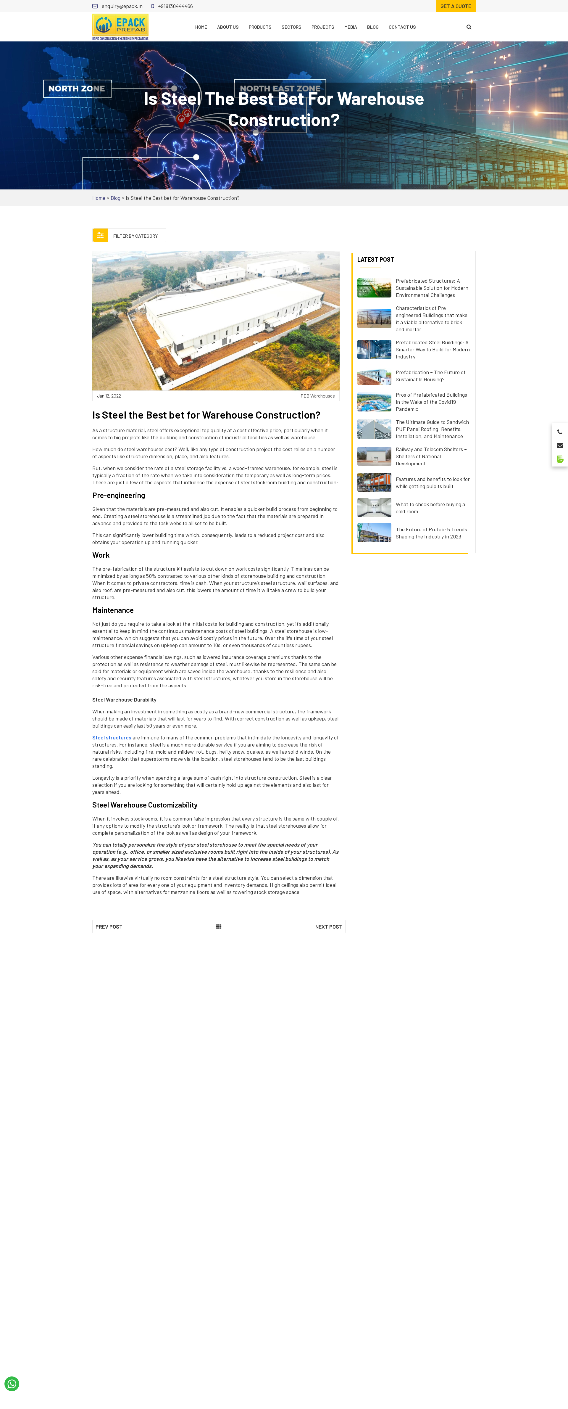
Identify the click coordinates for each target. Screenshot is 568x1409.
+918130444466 (175, 6)
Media (350, 27)
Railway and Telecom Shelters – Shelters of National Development (431, 456)
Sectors (291, 27)
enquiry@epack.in (122, 6)
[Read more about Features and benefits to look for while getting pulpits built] (374, 481)
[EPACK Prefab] (120, 26)
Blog (373, 27)
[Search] (469, 26)
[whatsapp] (11, 1383)
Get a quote (455, 6)
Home (201, 27)
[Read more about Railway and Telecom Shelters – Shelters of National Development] (374, 455)
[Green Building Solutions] (560, 457)
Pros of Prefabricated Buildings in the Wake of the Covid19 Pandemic (431, 401)
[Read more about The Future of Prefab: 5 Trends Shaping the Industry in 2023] (374, 532)
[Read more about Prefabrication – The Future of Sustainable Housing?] (374, 374)
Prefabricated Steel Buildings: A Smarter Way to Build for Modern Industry (433, 349)
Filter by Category (135, 236)
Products (260, 27)
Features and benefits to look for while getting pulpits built (433, 482)
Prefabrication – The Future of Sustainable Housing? (431, 375)
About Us (228, 27)
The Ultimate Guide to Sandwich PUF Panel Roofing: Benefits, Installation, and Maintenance (432, 429)
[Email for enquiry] (560, 443)
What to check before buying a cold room (430, 507)
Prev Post (109, 926)
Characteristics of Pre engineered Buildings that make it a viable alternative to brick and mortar (431, 318)
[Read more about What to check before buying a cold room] (374, 507)
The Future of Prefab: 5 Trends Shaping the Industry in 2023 (431, 533)
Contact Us (402, 27)
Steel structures (111, 737)
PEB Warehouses (318, 395)
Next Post (328, 926)
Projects (323, 27)
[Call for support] (560, 430)
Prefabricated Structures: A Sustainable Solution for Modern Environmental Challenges (432, 287)
